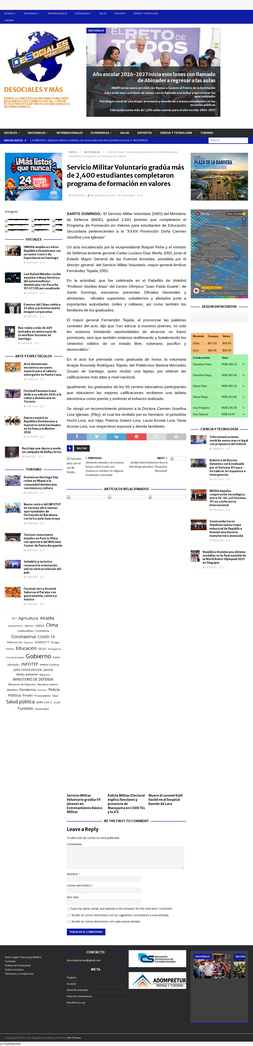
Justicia (48, 670)
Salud (102, 13)
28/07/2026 (32, 262)
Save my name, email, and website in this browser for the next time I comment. (122, 908)
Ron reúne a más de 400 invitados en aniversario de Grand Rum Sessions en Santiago (37, 333)
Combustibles (25, 631)
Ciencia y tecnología (145, 13)
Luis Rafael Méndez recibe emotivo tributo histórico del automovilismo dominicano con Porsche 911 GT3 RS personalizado (42, 281)
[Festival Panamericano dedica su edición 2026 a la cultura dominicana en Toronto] (13, 393)
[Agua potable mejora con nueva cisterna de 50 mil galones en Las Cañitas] (212, 966)
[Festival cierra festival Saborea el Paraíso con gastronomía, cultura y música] (13, 592)
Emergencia (54, 648)
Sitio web (72, 897)
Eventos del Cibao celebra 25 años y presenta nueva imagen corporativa (42, 308)
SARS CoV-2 (44, 702)
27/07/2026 (32, 406)
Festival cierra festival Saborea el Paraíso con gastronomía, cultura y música (40, 594)
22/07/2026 (32, 436)
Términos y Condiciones (19, 973)
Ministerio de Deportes (22, 684)
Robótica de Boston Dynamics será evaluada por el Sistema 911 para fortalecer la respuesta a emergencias (227, 467)
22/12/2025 (210, 567)
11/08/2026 (32, 604)
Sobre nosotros (14, 969)
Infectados (14, 664)
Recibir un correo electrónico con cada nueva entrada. (106, 921)
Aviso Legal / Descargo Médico (23, 957)
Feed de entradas (77, 990)
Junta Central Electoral (28, 670)
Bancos (29, 625)
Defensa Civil (14, 642)
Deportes (119, 13)
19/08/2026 (32, 576)
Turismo (9, 20)
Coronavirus (23, 636)
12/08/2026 (32, 379)
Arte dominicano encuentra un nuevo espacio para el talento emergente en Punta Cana (42, 369)
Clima (52, 625)
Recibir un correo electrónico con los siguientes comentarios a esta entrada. (120, 915)
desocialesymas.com (102, 195)
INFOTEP (29, 664)
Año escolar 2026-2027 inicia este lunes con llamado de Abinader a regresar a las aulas (154, 77)
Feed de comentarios (79, 996)
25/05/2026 (26, 343)
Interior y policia (49, 664)
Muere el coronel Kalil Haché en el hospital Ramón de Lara (165, 799)
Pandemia (27, 689)
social (56, 702)
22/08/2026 (32, 550)
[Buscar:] (228, 140)
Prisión (28, 695)
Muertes (12, 690)
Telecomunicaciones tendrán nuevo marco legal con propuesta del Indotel (229, 440)
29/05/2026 (32, 316)
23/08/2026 (32, 492)
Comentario (74, 844)
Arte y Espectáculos (33, 356)
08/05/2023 (78, 195)
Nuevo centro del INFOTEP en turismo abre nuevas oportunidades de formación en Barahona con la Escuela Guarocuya (42, 512)
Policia (53, 689)
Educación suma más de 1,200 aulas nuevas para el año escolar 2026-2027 (162, 110)
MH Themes (74, 1037)
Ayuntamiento (15, 625)
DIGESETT (42, 642)
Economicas (82, 13)
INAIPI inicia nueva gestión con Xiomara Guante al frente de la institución (163, 88)
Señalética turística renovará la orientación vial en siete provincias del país (42, 567)
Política (14, 695)
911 (14, 618)
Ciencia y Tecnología (219, 429)
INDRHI (56, 657)
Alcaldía (47, 618)
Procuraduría (42, 695)
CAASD (39, 625)
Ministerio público (48, 684)
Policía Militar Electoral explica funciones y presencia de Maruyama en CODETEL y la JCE (126, 803)
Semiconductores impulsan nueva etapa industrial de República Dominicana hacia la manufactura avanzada (226, 529)
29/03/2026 (217, 509)
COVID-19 (46, 636)
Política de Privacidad (17, 965)
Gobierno (38, 656)
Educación (26, 648)
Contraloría (42, 631)
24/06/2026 (30, 456)
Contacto (10, 961)
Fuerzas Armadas (15, 657)
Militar (82, 448)
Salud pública (20, 701)
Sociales (9, 13)
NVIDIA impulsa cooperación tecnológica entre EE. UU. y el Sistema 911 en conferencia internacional (228, 498)
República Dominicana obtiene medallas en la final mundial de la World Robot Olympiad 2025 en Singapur (224, 557)
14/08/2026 (217, 448)
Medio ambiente (27, 674)
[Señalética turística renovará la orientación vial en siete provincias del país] (13, 564)
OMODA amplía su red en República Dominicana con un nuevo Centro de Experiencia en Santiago (42, 252)
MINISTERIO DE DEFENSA (33, 679)
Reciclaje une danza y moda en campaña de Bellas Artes (41, 450)
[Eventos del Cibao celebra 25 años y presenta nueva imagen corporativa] (13, 308)
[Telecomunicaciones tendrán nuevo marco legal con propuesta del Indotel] (199, 439)
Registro (72, 977)
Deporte (28, 642)
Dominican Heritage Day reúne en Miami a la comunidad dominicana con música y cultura (41, 482)
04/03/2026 (217, 540)
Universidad (42, 709)
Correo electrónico (79, 885)
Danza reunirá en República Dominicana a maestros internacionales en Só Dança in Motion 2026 (42, 425)
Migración (45, 674)
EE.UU (42, 649)
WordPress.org (76, 1002)
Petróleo (42, 690)
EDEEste (10, 648)
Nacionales (30, 13)
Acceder (71, 984)
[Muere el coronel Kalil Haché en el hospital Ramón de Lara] (167, 643)
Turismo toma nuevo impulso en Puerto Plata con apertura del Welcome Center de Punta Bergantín (43, 540)
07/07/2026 (32, 292)
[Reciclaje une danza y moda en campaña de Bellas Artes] (12, 452)
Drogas (55, 642)
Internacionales (57, 13)
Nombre (72, 874)
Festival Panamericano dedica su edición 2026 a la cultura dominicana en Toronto (42, 396)
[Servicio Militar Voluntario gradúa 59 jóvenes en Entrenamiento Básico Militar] (86, 643)
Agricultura (28, 618)
